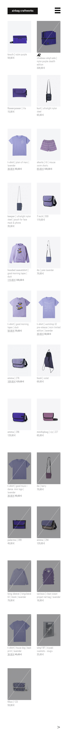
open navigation (57, 10)
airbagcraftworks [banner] (23, 11)
